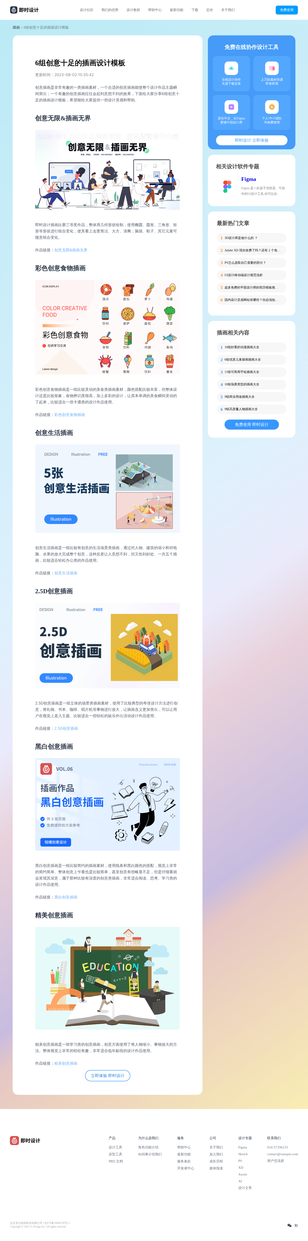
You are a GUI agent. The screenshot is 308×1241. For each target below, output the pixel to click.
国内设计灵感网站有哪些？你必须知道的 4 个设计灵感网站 (253, 300)
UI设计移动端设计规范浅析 (244, 275)
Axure (242, 1174)
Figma (248, 179)
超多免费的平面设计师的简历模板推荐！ (253, 287)
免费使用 (287, 10)
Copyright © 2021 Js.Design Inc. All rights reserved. (38, 1226)
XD (240, 1167)
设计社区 (86, 10)
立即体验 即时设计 (107, 1075)
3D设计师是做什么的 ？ (241, 238)
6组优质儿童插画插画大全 (243, 359)
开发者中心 (185, 1168)
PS (240, 1161)
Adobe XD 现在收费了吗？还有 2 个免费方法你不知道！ (253, 250)
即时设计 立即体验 (252, 140)
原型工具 (115, 1154)
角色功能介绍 (148, 1147)
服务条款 (184, 1161)
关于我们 (228, 10)
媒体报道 (216, 1168)
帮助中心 (155, 10)
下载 (194, 10)
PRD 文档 (116, 1161)
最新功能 (176, 10)
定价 (209, 10)
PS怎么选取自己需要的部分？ (245, 262)
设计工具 (115, 1147)
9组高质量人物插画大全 (241, 409)
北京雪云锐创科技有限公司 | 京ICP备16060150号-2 (40, 1223)
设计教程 (133, 10)
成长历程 (216, 1161)
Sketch (243, 1154)
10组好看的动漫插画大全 (242, 347)
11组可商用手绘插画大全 (242, 372)
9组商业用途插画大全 (240, 397)
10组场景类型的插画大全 (242, 384)
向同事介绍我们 (150, 1154)
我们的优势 (109, 10)
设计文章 (245, 1188)
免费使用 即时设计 (252, 424)
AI (240, 1181)
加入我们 (216, 1154)
